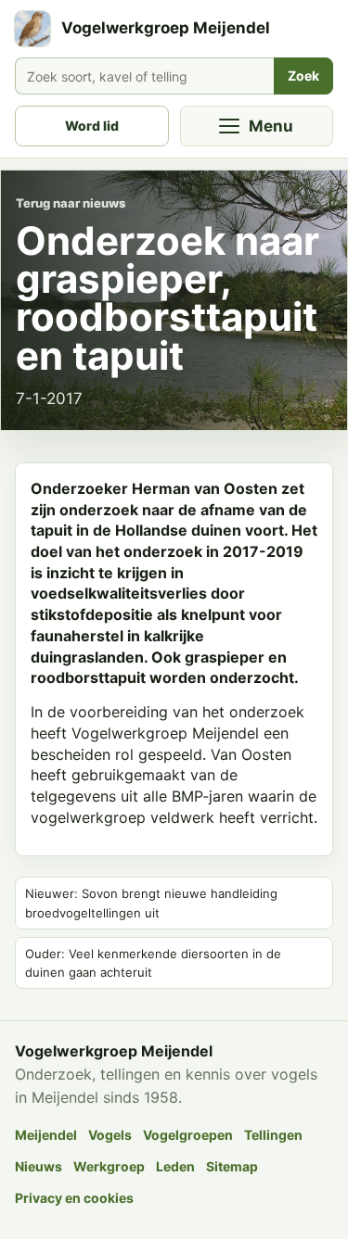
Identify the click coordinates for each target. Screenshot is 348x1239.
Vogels (110, 1135)
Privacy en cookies (74, 1198)
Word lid (92, 125)
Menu (271, 126)
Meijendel (46, 1135)
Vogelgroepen (188, 1135)
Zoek (303, 75)
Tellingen (273, 1135)
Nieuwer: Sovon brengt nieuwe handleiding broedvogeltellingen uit (151, 902)
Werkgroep (109, 1166)
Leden (175, 1166)
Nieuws (38, 1166)
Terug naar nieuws (70, 203)
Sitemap (232, 1166)
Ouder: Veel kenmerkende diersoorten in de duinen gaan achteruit (153, 963)
